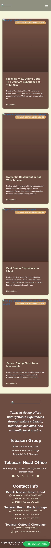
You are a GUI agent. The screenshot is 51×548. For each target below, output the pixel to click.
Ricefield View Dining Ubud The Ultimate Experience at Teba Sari (23, 81)
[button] (46, 6)
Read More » (11, 105)
